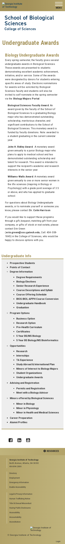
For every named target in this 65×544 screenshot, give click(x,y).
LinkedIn (20, 439)
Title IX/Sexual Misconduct (20, 503)
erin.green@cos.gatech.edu (23, 232)
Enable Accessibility (17, 487)
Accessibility (14, 512)
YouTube (29, 439)
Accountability (15, 517)
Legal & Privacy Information (20, 494)
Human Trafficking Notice (19, 498)
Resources (53, 451)
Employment (14, 478)
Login (58, 541)
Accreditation (15, 522)
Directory (13, 473)
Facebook (12, 439)
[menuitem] (33, 494)
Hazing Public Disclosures (20, 508)
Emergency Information (19, 482)
